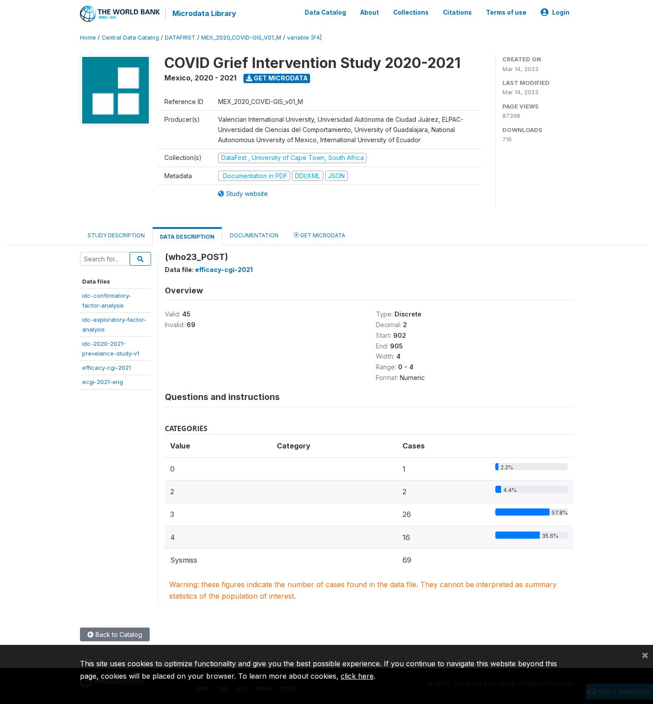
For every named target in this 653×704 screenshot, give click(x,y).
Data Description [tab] (187, 236)
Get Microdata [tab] (322, 235)
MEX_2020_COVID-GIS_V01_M (241, 37)
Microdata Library (204, 13)
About (369, 12)
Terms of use (506, 12)
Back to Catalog (118, 634)
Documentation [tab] (254, 235)
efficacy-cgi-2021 (106, 367)
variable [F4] (304, 37)
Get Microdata (280, 78)
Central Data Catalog (130, 37)
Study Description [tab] (116, 235)
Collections (411, 12)
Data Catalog (325, 12)
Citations (457, 12)
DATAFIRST (180, 37)
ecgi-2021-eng (102, 381)
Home (88, 37)
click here (357, 676)
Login (560, 12)
